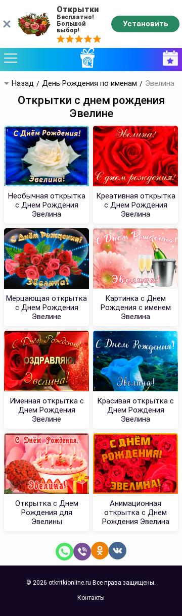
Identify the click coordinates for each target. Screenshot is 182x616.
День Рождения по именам (89, 83)
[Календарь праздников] (168, 58)
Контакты (91, 597)
